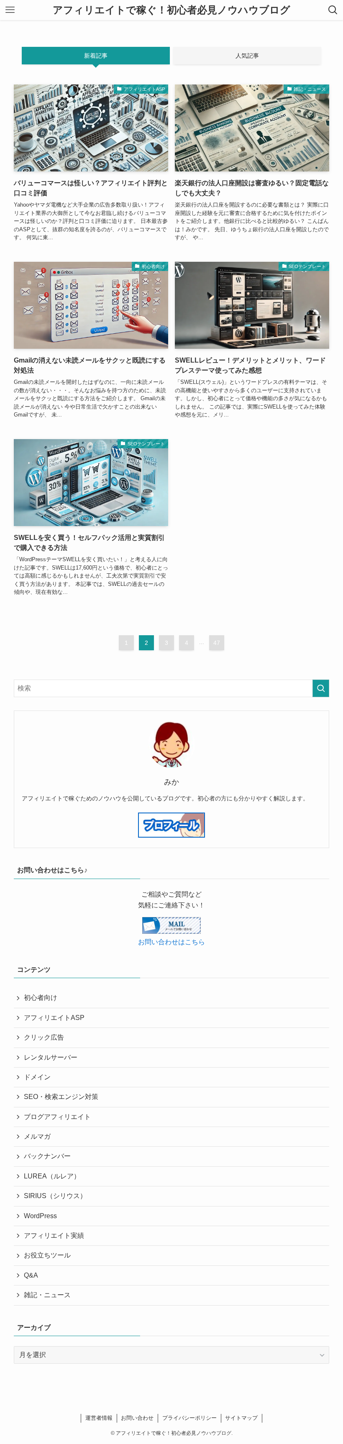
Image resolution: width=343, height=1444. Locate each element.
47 (216, 642)
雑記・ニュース (47, 1294)
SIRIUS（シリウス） (55, 1195)
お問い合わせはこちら (171, 942)
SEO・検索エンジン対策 (61, 1096)
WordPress (40, 1215)
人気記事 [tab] (247, 55)
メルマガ (37, 1136)
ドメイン (37, 1077)
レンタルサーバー (50, 1057)
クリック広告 (44, 1037)
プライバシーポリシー (189, 1418)
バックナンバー (47, 1156)
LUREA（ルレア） (52, 1176)
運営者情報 (99, 1418)
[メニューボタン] (10, 10)
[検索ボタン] (333, 10)
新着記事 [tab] (96, 55)
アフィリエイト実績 (54, 1235)
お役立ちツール (47, 1255)
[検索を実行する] (320, 688)
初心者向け (40, 997)
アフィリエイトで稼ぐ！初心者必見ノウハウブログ (171, 10)
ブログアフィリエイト (57, 1116)
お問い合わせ (137, 1418)
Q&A (31, 1275)
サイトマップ (241, 1418)
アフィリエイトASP (54, 1017)
